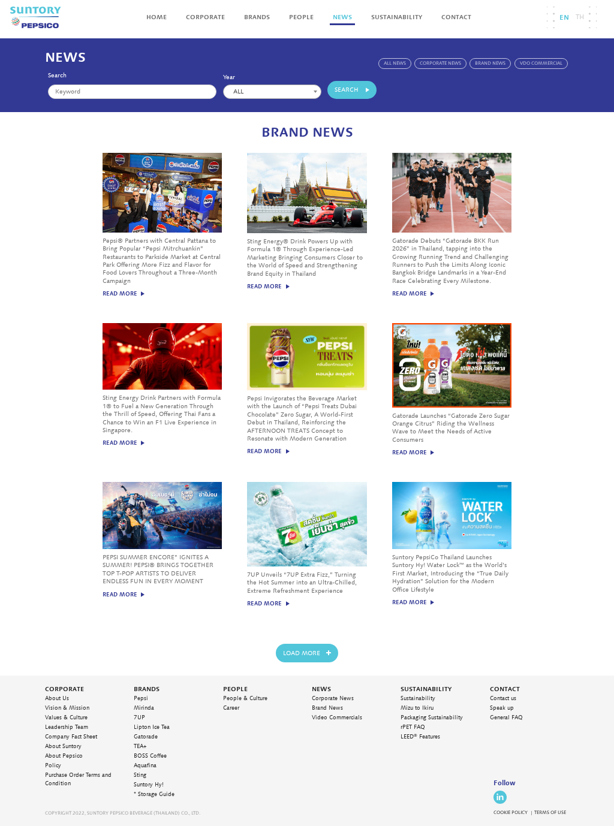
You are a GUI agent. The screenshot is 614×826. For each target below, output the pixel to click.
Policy (53, 765)
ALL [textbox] (238, 91)
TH (580, 17)
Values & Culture (66, 718)
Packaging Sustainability (432, 718)
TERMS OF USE (550, 812)
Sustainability (396, 17)
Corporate (205, 17)
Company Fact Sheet (71, 737)
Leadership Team (66, 727)
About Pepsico (64, 756)
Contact (456, 17)
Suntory (35, 18)
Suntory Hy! (149, 785)
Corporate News (333, 698)
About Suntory (63, 746)
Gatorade (146, 737)
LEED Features (420, 737)
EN (564, 17)
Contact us (503, 698)
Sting (140, 775)
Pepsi (141, 698)
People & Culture (245, 698)
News (342, 17)
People (301, 17)
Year (229, 77)
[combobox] (272, 92)
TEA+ (140, 746)
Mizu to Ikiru (417, 708)
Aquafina (145, 765)
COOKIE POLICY (510, 812)
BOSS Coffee (150, 756)
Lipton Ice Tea (152, 727)
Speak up (502, 708)
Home (156, 17)
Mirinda (144, 708)
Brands (257, 17)
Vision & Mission (67, 708)
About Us (57, 698)
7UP (139, 718)
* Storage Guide (154, 794)
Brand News (327, 708)
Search (57, 75)
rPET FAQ (413, 727)
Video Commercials (337, 718)
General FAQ (506, 718)
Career (231, 708)
